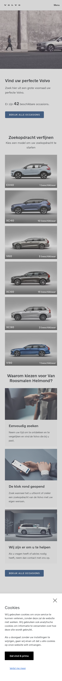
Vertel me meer (18, 668)
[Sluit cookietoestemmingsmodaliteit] (31, 600)
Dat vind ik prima (19, 655)
